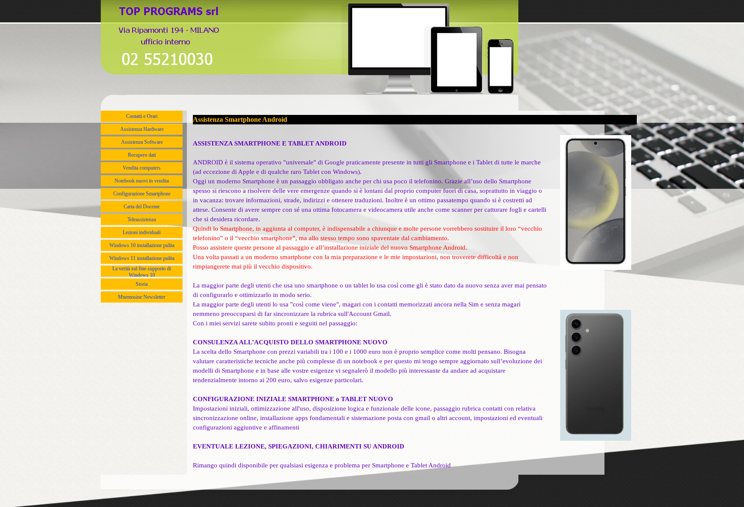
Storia (142, 284)
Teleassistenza (141, 219)
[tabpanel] (371, 299)
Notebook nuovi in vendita (142, 181)
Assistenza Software (142, 142)
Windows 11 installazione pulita (141, 258)
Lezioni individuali (142, 232)
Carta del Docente (142, 207)
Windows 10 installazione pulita (141, 245)
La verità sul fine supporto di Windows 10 (141, 272)
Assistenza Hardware (142, 129)
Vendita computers (142, 168)
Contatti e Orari (142, 116)
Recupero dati (142, 155)
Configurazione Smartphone (141, 194)
